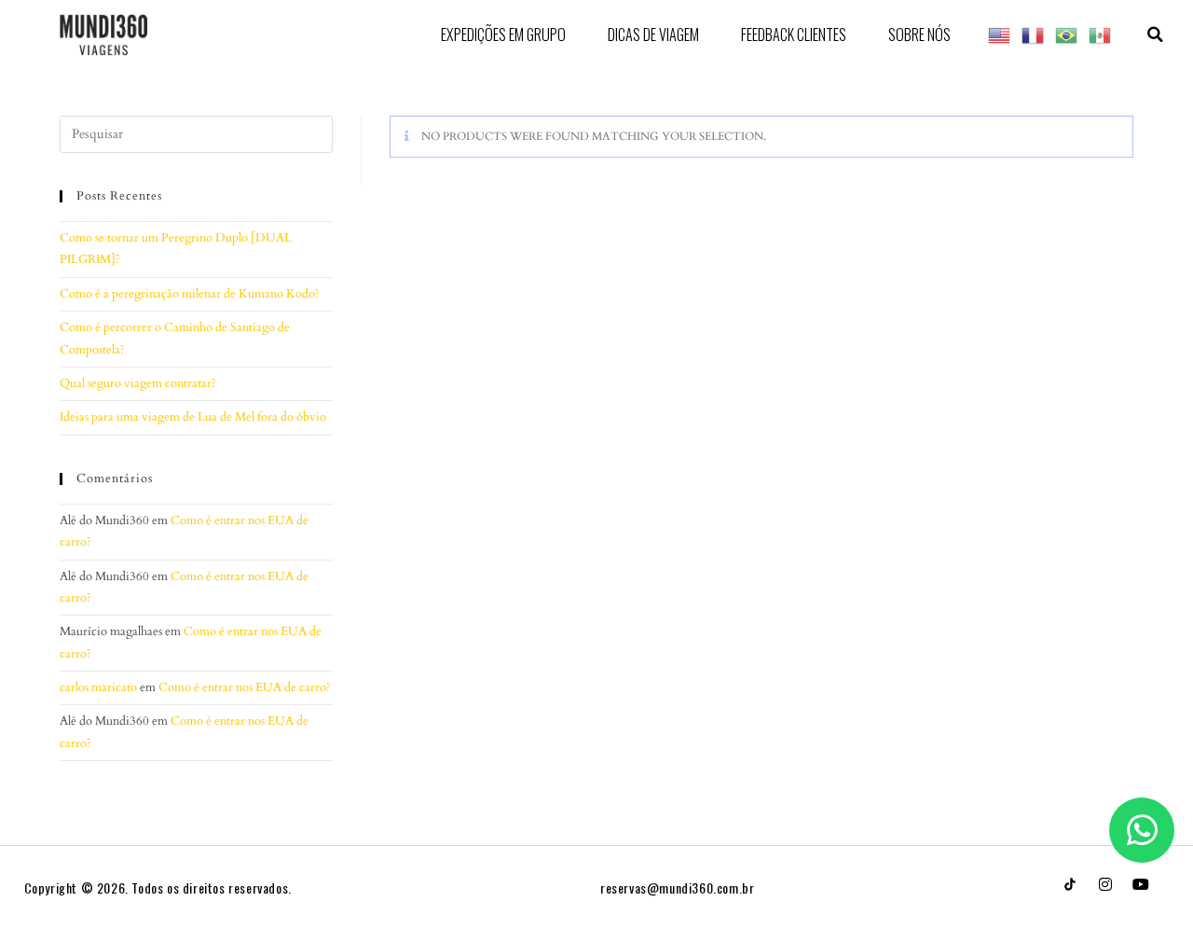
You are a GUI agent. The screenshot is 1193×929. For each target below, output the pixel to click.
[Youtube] (1140, 884)
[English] (1000, 34)
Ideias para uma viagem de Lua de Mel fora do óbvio (193, 417)
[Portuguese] (1067, 34)
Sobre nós (919, 34)
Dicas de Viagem (653, 34)
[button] (1155, 35)
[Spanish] (1101, 34)
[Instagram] (1105, 884)
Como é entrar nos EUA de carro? (244, 687)
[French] (1034, 34)
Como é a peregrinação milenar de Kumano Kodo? (190, 293)
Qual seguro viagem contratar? (138, 383)
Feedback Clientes (793, 34)
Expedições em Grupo (503, 34)
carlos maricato (98, 687)
